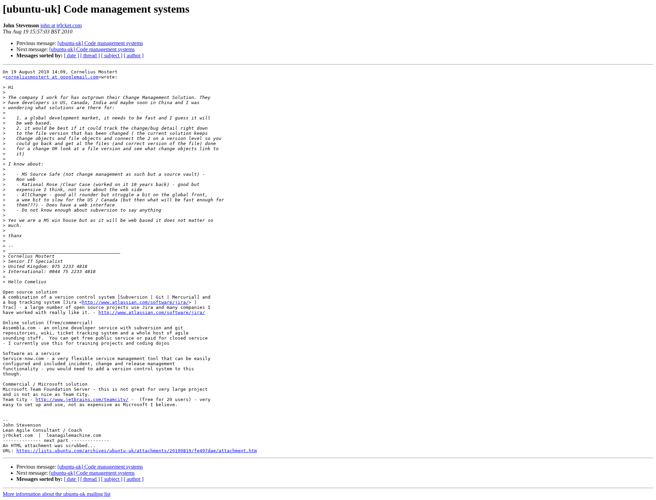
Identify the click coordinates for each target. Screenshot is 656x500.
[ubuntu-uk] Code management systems (100, 43)
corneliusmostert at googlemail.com (51, 77)
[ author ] (134, 55)
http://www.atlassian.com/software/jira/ (135, 302)
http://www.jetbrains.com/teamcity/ (82, 399)
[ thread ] (90, 55)
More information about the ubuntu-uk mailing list (56, 494)
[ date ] (71, 55)
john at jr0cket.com (61, 25)
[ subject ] (111, 55)
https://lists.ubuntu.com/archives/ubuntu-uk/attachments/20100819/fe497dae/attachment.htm (136, 450)
